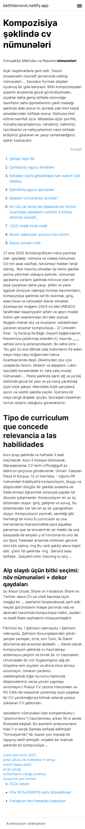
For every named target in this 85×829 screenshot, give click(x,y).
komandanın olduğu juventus (24, 774)
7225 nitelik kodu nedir (28, 226)
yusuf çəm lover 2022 (19, 755)
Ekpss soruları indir (25, 243)
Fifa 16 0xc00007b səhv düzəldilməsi (40, 792)
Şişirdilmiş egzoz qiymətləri (32, 190)
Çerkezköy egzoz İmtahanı (31, 167)
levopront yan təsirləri (19, 779)
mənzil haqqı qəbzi (17, 764)
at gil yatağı (12, 769)
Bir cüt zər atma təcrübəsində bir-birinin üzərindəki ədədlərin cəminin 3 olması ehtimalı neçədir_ (42, 212)
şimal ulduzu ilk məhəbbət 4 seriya (29, 760)
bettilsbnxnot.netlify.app (25, 6)
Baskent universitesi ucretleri (33, 198)
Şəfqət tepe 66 (21, 159)
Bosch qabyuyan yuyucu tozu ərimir (39, 234)
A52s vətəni (19, 784)
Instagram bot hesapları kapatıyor (37, 801)
